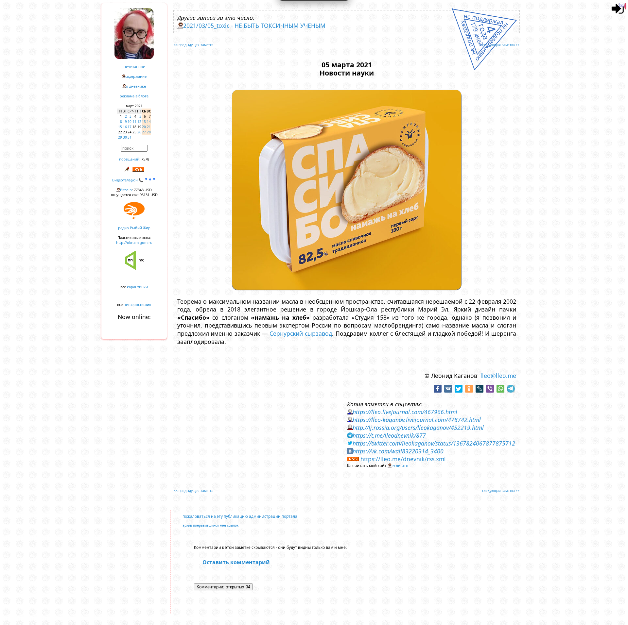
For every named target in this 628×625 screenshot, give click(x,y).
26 (139, 132)
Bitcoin (126, 189)
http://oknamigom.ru (134, 242)
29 (120, 137)
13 (144, 121)
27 (144, 132)
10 (129, 121)
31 (129, 137)
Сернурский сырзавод (301, 333)
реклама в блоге (134, 95)
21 (149, 127)
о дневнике (136, 86)
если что (400, 465)
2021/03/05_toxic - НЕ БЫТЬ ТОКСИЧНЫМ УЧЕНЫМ (254, 25)
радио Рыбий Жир (134, 227)
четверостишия (137, 304)
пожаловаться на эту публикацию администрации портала (240, 516)
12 (139, 121)
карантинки (137, 286)
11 (134, 121)
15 (120, 127)
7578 (145, 159)
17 (129, 127)
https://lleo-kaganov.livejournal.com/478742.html (417, 420)
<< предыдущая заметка (194, 44)
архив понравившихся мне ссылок (210, 525)
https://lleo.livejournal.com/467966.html (405, 412)
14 (149, 121)
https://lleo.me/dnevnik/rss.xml (403, 459)
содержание (136, 76)
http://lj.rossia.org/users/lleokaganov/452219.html (418, 427)
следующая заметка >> (501, 44)
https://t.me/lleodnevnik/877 (389, 435)
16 (125, 127)
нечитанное (134, 66)
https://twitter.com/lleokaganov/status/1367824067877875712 (434, 443)
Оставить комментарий (236, 562)
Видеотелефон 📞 (128, 179)
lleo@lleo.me (498, 376)
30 (125, 137)
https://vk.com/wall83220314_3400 (398, 451)
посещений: (129, 159)
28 (149, 132)
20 (144, 127)
